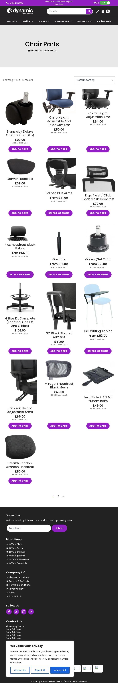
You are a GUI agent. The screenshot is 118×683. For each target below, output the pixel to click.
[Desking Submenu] (32, 21)
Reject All (40, 670)
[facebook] (9, 611)
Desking (26, 21)
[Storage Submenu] (49, 21)
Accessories (83, 21)
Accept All (60, 670)
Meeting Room (62, 21)
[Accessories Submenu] (91, 21)
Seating (11, 21)
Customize (20, 670)
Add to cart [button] (20, 149)
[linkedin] (31, 611)
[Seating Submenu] (17, 21)
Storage (43, 21)
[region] (40, 659)
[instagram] (23, 611)
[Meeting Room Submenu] (71, 21)
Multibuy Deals (104, 21)
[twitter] (16, 611)
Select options (58, 213)
